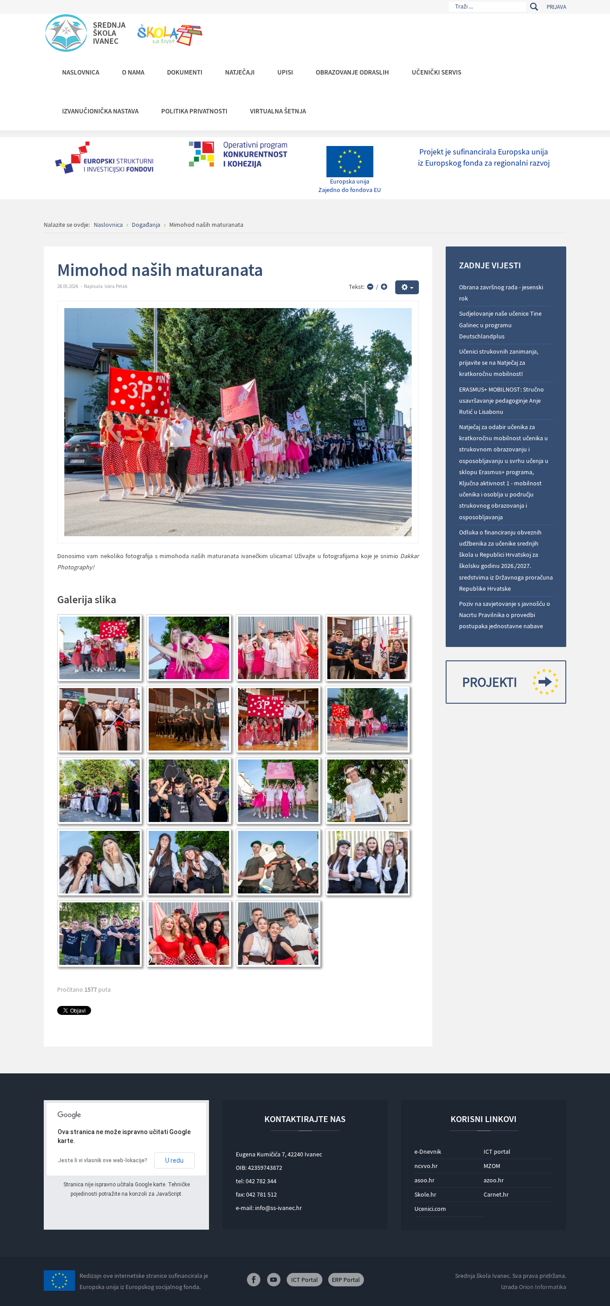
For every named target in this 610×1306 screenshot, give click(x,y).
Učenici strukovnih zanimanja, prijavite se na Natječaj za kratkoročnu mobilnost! (498, 362)
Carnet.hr (496, 1194)
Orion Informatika (542, 1287)
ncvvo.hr (426, 1166)
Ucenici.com (430, 1209)
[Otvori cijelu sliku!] (238, 421)
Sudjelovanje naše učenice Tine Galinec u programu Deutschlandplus (500, 324)
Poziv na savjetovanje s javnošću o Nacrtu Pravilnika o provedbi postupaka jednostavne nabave (504, 615)
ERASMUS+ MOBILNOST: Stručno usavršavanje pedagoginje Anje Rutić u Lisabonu (501, 400)
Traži (533, 7)
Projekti (489, 681)
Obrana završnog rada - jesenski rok (501, 292)
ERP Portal (346, 1280)
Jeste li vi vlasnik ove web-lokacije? (102, 1160)
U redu (174, 1160)
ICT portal (497, 1151)
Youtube (274, 1280)
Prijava (556, 7)
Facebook (254, 1280)
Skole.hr (425, 1194)
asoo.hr (424, 1180)
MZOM (492, 1166)
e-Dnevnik (427, 1151)
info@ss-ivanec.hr (278, 1208)
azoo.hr (494, 1180)
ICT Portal (304, 1280)
